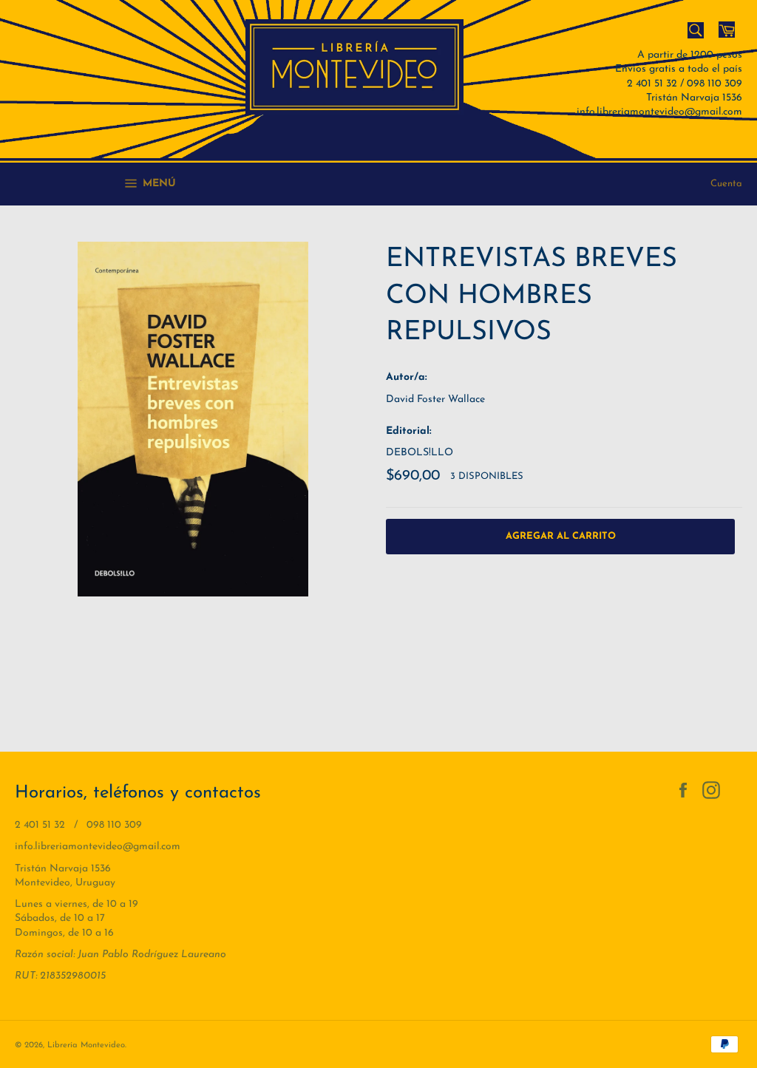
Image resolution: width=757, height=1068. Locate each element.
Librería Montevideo (86, 1045)
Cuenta (726, 183)
